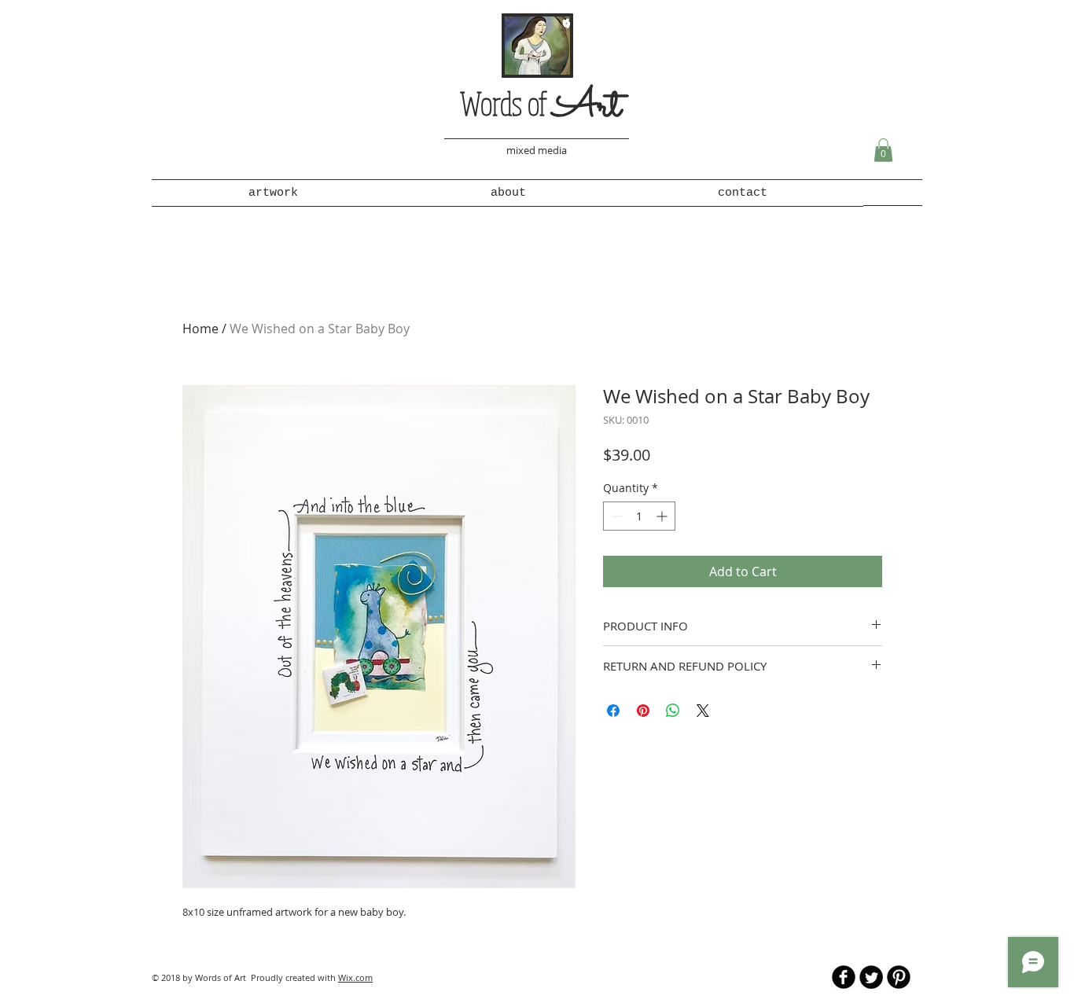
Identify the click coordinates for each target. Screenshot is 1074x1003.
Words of (506, 103)
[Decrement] (615, 516)
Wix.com (355, 977)
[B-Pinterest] (898, 977)
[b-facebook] (843, 977)
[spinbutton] (639, 516)
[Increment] (663, 516)
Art (587, 107)
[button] (883, 150)
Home (200, 328)
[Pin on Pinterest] (643, 710)
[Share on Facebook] (613, 710)
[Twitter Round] (871, 977)
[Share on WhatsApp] (673, 710)
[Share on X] (702, 710)
